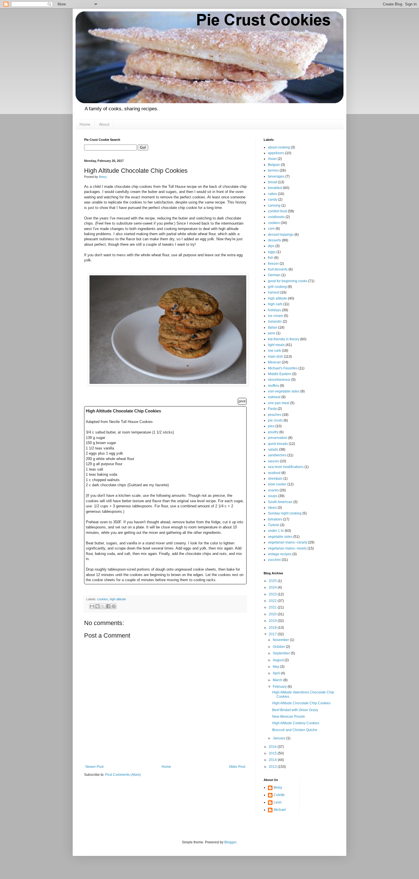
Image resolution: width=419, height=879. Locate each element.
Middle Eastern (279, 374)
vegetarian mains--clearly (287, 542)
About (104, 124)
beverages (276, 176)
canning (274, 205)
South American (280, 502)
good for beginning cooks (287, 281)
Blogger (230, 842)
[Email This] (92, 606)
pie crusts (275, 420)
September (282, 653)
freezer (273, 264)
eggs (272, 252)
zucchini (274, 560)
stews (272, 508)
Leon (278, 802)
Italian (272, 327)
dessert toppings (281, 235)
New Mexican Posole (288, 717)
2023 (273, 594)
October (279, 647)
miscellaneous (279, 380)
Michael (280, 810)
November (281, 640)
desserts (274, 240)
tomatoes (275, 519)
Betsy (278, 788)
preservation (277, 438)
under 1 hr (276, 531)
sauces (273, 461)
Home (85, 124)
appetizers (276, 153)
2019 (273, 621)
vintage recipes (280, 554)
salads (273, 449)
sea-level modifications (286, 467)
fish (270, 258)
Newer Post (94, 767)
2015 (273, 753)
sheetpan (275, 479)
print (242, 401)
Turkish (273, 525)
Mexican (274, 362)
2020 (273, 614)
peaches (274, 415)
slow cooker (277, 484)
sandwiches (277, 455)
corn (271, 229)
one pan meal (278, 403)
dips (271, 246)
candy (272, 200)
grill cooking (277, 287)
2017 (273, 634)
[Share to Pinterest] (114, 606)
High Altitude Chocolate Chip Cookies (301, 703)
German (274, 275)
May (276, 667)
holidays (274, 310)
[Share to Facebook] (108, 606)
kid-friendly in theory (283, 339)
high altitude (118, 599)
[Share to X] (103, 606)
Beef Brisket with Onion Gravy (295, 710)
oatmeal (274, 397)
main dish (275, 357)
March (278, 680)
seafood (274, 473)
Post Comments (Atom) (123, 775)
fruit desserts (278, 269)
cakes (272, 194)
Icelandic (275, 321)
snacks (273, 490)
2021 (273, 607)
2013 (273, 767)
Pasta (272, 409)
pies (271, 426)
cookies (102, 599)
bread (272, 182)
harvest (273, 292)
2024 (273, 587)
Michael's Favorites (283, 368)
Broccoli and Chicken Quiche (294, 730)
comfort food (277, 211)
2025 (273, 581)
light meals (276, 345)
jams (271, 333)
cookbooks (276, 217)
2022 (273, 601)
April (277, 673)
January (279, 738)
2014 (273, 760)
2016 (273, 747)
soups (272, 496)
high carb (275, 304)
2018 (273, 628)
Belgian (274, 165)
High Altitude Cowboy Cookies (295, 723)
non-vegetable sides (284, 391)
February (280, 687)
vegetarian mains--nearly (287, 548)
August (278, 660)
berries (273, 170)
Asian (272, 159)
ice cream (275, 316)
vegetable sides (280, 537)
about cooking (279, 147)
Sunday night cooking (285, 513)
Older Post (237, 767)
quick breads (278, 444)
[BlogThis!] (97, 606)
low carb (274, 351)
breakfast (275, 188)
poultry (273, 432)
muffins (273, 386)
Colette (279, 795)
